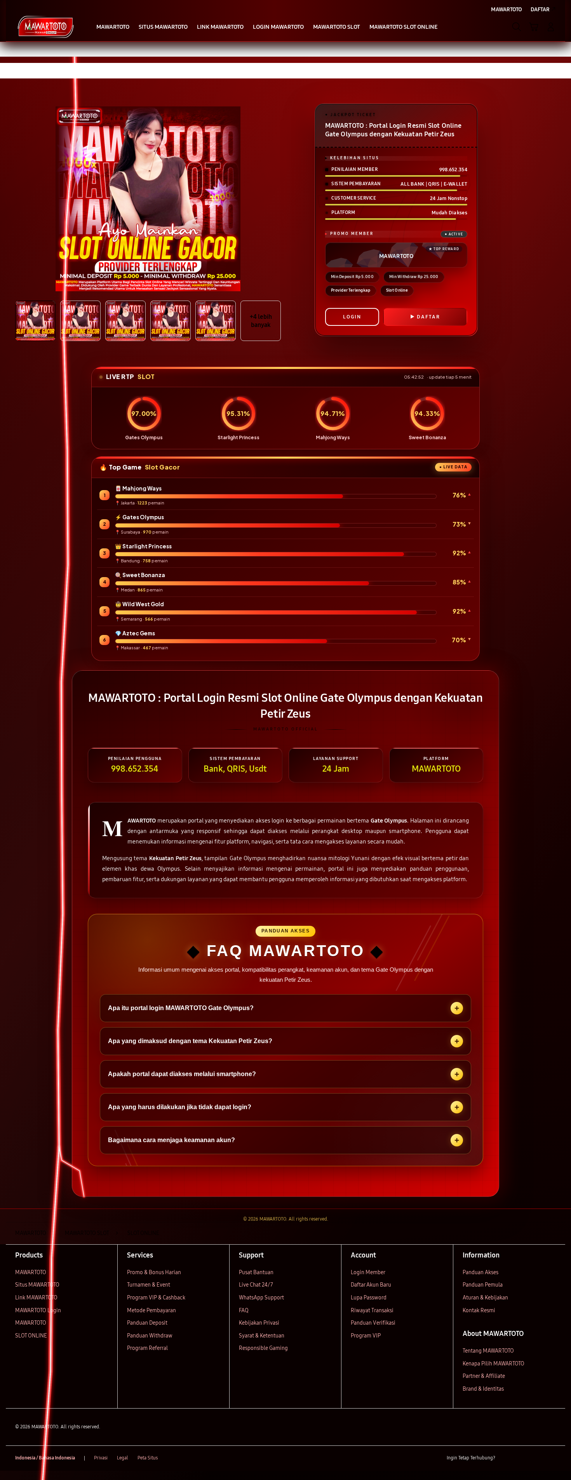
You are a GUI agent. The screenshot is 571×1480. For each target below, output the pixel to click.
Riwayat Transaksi (372, 1310)
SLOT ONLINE (31, 1335)
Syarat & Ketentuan (261, 1335)
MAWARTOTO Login (38, 1310)
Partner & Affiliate (484, 1376)
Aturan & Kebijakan (485, 1297)
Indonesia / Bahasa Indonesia (45, 1458)
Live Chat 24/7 (256, 1285)
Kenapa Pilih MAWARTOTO (493, 1363)
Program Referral (147, 1348)
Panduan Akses (480, 1272)
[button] (534, 27)
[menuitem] (113, 28)
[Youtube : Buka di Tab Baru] (551, 1458)
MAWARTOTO (30, 1272)
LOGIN (352, 317)
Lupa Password (368, 1297)
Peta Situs (148, 1458)
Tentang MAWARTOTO (488, 1351)
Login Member (368, 1272)
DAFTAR (428, 317)
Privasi (101, 1458)
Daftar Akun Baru (371, 1285)
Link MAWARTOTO (36, 1297)
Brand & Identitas (483, 1389)
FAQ (244, 1310)
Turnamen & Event (148, 1285)
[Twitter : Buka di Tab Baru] (521, 1458)
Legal (122, 1458)
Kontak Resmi (479, 1310)
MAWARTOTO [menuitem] (506, 9)
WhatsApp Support (261, 1297)
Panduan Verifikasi (373, 1323)
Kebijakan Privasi (259, 1323)
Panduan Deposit (147, 1323)
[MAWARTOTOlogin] (45, 26)
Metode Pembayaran (151, 1310)
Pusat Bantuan (256, 1272)
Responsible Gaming (263, 1348)
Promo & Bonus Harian (154, 1272)
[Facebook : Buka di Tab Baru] (505, 1458)
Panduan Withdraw (149, 1335)
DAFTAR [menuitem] (540, 9)
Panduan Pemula (483, 1285)
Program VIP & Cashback (156, 1297)
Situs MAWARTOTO (37, 1285)
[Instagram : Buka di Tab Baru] (536, 1458)
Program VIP (366, 1335)
